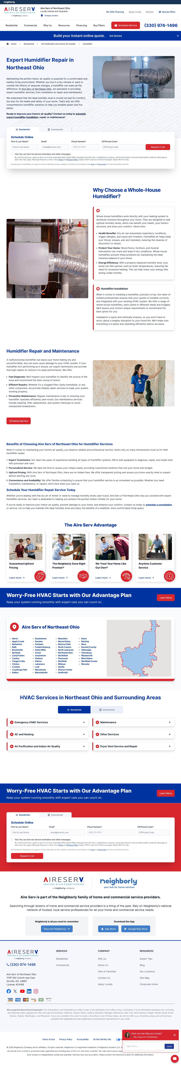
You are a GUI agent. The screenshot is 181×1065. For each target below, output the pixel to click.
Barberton (17, 644)
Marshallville (41, 672)
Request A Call (158, 147)
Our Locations (147, 971)
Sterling (85, 641)
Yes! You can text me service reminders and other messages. (43, 154)
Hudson (39, 658)
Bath (14, 647)
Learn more (15, 578)
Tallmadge (86, 650)
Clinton (15, 664)
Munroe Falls (64, 644)
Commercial (57, 129)
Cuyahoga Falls (19, 669)
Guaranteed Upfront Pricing (21, 565)
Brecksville (17, 650)
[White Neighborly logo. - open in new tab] (9, 2)
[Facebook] (9, 991)
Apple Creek (18, 641)
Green (38, 652)
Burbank (16, 652)
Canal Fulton (18, 655)
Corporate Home (149, 984)
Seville (61, 667)
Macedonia (40, 669)
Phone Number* (78, 141)
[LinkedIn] (29, 991)
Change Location (51, 15)
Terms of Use (48, 1039)
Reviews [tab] (150, 12)
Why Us (102, 958)
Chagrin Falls (18, 661)
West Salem (86, 658)
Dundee (39, 641)
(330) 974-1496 (23, 965)
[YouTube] (22, 991)
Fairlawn (39, 644)
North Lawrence (66, 650)
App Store (110, 928)
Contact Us (104, 977)
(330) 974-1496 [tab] (161, 25)
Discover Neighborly (55, 928)
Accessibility (83, 1039)
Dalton (15, 672)
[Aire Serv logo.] (19, 12)
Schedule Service (18, 420)
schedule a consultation (159, 504)
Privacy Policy (72, 160)
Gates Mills (40, 650)
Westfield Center (89, 661)
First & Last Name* (20, 141)
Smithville (63, 672)
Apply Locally (105, 984)
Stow (83, 644)
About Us (103, 965)
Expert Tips (146, 958)
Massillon (63, 638)
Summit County (88, 647)
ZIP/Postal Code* (110, 141)
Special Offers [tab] (168, 12)
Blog (142, 965)
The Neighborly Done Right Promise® (68, 565)
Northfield (63, 655)
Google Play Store (137, 928)
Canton (15, 658)
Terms (60, 160)
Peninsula (63, 658)
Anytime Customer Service (150, 565)
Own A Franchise (107, 971)
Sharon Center (65, 669)
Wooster (85, 664)
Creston (16, 667)
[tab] (47, 25)
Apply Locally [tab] (135, 12)
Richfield (62, 661)
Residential (24, 129)
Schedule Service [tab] (127, 25)
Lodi (37, 667)
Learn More (166, 597)
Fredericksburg (42, 647)
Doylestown (41, 638)
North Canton (64, 647)
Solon (84, 638)
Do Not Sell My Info (102, 1039)
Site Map (144, 977)
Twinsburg (86, 652)
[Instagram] (36, 991)
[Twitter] (15, 991)
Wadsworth (86, 655)
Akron (15, 638)
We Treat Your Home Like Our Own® (110, 565)
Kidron (38, 661)
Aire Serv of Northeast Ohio (36, 88)
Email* (44, 141)
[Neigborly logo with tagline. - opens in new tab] (119, 883)
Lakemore (40, 664)
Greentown (40, 655)
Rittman (62, 664)
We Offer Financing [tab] (115, 12)
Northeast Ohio (65, 652)
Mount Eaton (64, 641)
